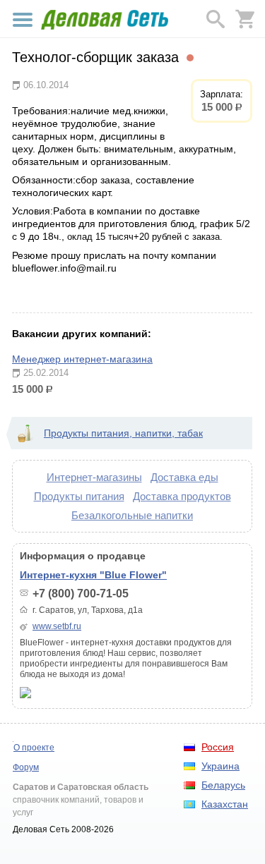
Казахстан (224, 804)
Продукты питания (79, 496)
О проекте (33, 748)
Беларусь (223, 785)
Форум (26, 767)
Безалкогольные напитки (132, 515)
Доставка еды (184, 477)
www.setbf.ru (57, 626)
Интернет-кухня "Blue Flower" (93, 574)
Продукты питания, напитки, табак (123, 433)
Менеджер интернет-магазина (82, 359)
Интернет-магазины (94, 477)
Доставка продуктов (182, 496)
